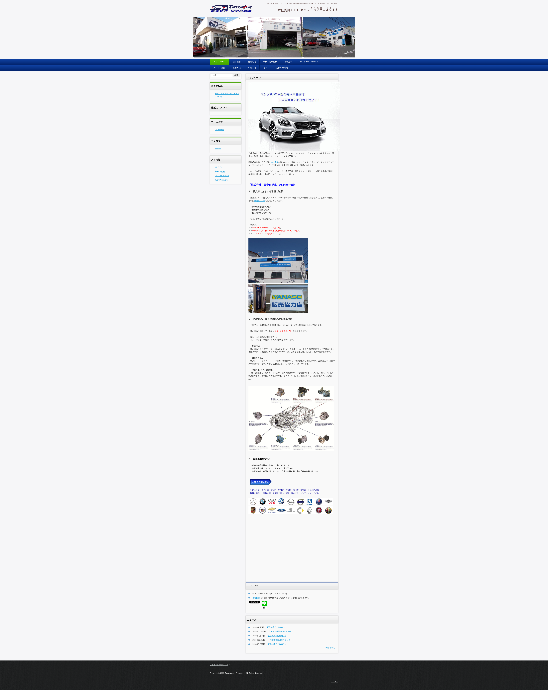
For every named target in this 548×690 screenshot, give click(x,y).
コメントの (222, 176)
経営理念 (237, 61)
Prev (194, 37)
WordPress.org (221, 180)
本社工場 (252, 67)
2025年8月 (219, 130)
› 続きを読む (330, 648)
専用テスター (259, 201)
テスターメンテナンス (310, 61)
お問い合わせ (282, 67)
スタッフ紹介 (219, 67)
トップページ (219, 61)
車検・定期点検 (270, 61)
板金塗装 (288, 61)
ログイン (219, 167)
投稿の (220, 171)
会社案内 (252, 61)
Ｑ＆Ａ (266, 67)
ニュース (251, 620)
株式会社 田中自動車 (222, 14)
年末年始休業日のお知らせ (280, 631)
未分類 (218, 148)
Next (353, 37)
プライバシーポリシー (219, 665)
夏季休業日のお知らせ (276, 627)
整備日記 (237, 67)
